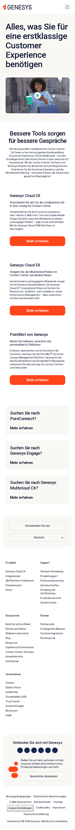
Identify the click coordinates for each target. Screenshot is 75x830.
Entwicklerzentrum (50, 598)
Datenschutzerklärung (36, 814)
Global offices (13, 687)
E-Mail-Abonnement (21, 802)
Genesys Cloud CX (15, 571)
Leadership (12, 692)
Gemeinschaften (49, 585)
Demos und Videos (16, 628)
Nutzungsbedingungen (18, 796)
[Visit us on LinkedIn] (20, 750)
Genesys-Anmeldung (51, 571)
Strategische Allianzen (52, 628)
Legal (8, 715)
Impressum (59, 807)
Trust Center (13, 701)
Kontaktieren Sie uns (37, 525)
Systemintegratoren (51, 633)
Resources (12, 642)
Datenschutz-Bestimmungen (50, 796)
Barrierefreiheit (42, 802)
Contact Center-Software (20, 652)
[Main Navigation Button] (67, 6)
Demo (9, 589)
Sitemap (58, 802)
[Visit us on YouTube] (48, 750)
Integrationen (13, 576)
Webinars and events (17, 633)
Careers (10, 682)
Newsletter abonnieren (43, 776)
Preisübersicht (14, 585)
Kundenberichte (14, 656)
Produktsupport (49, 576)
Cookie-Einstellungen (20, 808)
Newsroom (12, 710)
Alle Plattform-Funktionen (20, 580)
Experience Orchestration (20, 647)
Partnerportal (47, 638)
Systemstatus (48, 602)
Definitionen (12, 661)
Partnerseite (47, 624)
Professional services (52, 580)
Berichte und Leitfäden (18, 624)
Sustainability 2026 (16, 696)
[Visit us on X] (34, 750)
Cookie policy (43, 807)
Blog (8, 638)
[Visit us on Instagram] (27, 750)
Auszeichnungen (15, 706)
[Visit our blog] (55, 750)
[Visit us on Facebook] (41, 750)
